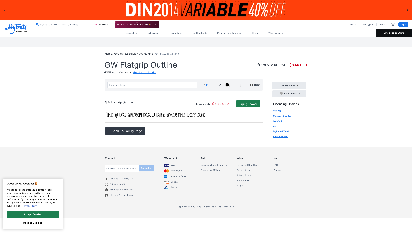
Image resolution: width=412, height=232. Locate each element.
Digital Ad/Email (281, 131)
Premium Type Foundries (229, 32)
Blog (254, 33)
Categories (153, 33)
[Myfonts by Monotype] (16, 28)
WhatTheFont (274, 33)
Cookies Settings (32, 222)
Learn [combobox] (350, 24)
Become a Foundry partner (214, 165)
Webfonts (278, 121)
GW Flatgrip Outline (167, 54)
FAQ (275, 165)
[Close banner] (155, 24)
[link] (36, 24)
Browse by (131, 33)
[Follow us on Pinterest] (107, 189)
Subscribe (146, 168)
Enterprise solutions (394, 32)
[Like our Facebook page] (107, 195)
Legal (240, 185)
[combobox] (72, 24)
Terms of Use (244, 170)
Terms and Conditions (248, 165)
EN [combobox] (381, 24)
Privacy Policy (244, 175)
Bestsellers (176, 32)
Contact (277, 170)
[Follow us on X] (107, 184)
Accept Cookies (32, 214)
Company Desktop (282, 115)
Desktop (277, 110)
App (275, 126)
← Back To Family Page (125, 131)
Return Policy (244, 180)
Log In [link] (403, 24)
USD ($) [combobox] (367, 24)
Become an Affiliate (210, 170)
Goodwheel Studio (125, 54)
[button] (4, 10)
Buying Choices (248, 104)
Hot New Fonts (199, 32)
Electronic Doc (280, 136)
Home (108, 54)
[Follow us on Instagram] (107, 179)
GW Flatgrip (146, 54)
